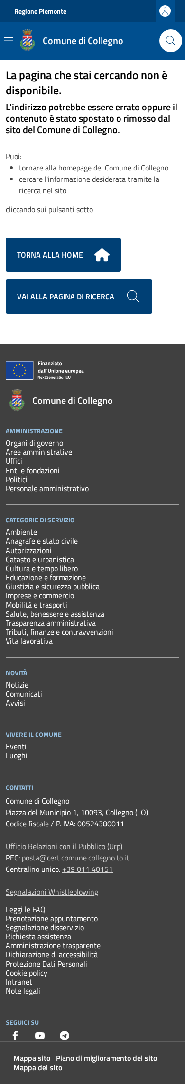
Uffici (14, 460)
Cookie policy (26, 972)
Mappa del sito (37, 1067)
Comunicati (24, 693)
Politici (17, 479)
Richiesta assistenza (38, 936)
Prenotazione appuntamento (52, 918)
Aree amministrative (39, 451)
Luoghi (17, 755)
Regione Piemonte (40, 11)
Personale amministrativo (47, 488)
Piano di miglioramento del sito (106, 1058)
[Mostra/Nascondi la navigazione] (8, 40)
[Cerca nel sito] (170, 40)
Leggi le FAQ (26, 909)
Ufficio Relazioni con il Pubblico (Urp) (64, 846)
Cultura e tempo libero (42, 568)
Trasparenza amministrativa (51, 622)
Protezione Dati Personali (46, 963)
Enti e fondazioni (33, 470)
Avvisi (15, 702)
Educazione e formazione (46, 577)
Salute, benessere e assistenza (55, 613)
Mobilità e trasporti (36, 604)
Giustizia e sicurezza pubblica (53, 586)
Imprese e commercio (40, 595)
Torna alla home (50, 254)
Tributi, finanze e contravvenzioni (59, 631)
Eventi (16, 746)
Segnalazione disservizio (45, 927)
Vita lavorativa (29, 640)
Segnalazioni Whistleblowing (52, 891)
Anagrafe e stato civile (42, 540)
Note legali (23, 990)
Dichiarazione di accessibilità (52, 954)
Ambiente (21, 532)
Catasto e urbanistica (40, 559)
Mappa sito (31, 1058)
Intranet (19, 981)
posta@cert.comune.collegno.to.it (75, 857)
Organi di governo (34, 442)
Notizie (17, 684)
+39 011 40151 (87, 869)
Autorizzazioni (29, 550)
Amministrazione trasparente (53, 945)
